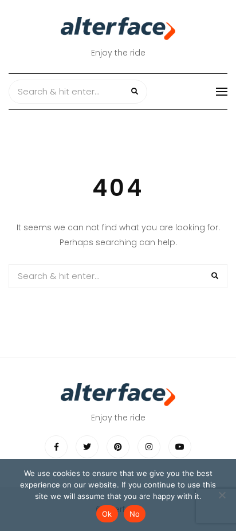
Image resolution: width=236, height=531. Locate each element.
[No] (221, 495)
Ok (107, 513)
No (134, 513)
